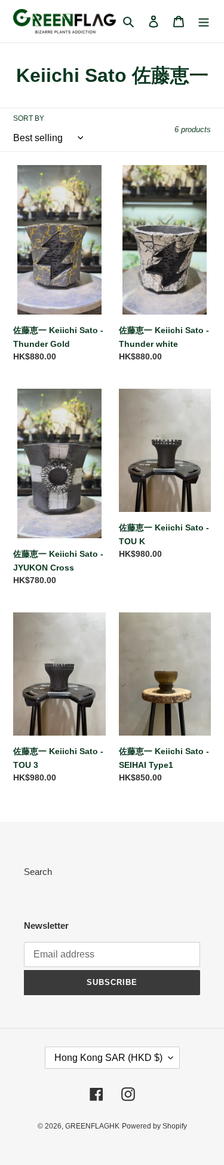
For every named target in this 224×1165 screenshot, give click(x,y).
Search (38, 872)
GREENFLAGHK (92, 1126)
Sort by (28, 118)
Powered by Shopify (154, 1126)
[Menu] (203, 21)
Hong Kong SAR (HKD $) (108, 1058)
